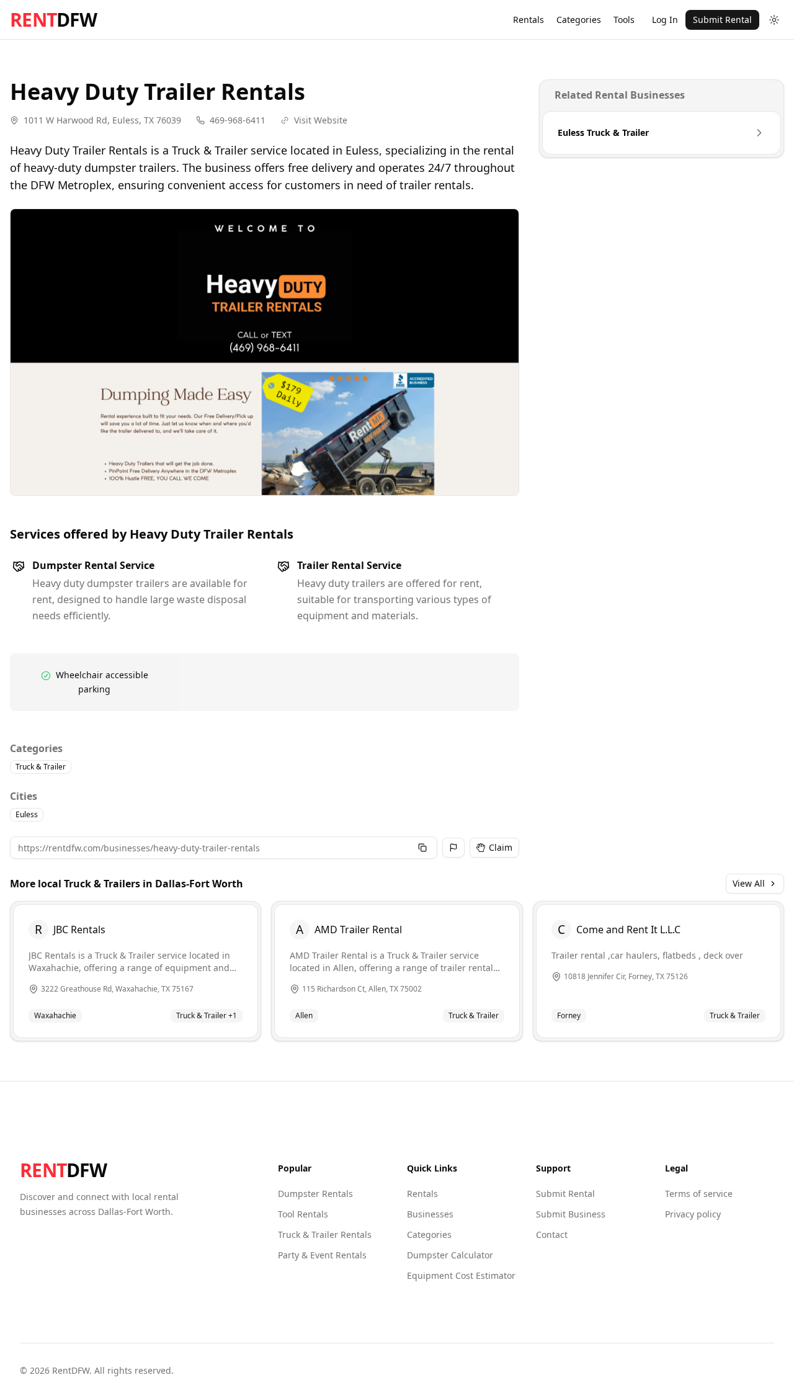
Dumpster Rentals (315, 1193)
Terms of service (699, 1193)
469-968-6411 (237, 120)
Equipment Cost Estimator (461, 1275)
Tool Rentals (303, 1214)
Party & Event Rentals (322, 1255)
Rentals (528, 19)
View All (749, 883)
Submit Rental (722, 19)
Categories (578, 19)
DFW (53, 20)
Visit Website (320, 120)
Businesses (430, 1214)
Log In (665, 19)
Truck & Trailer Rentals (325, 1234)
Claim (500, 847)
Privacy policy (693, 1214)
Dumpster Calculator (450, 1255)
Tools (624, 19)
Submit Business (570, 1214)
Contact (552, 1234)
